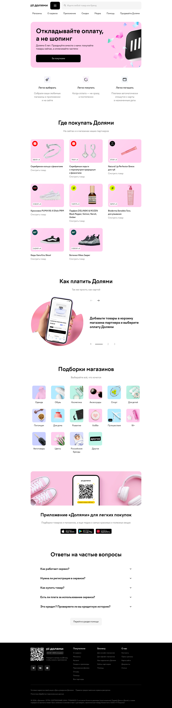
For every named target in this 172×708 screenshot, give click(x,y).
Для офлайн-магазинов (106, 657)
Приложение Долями (81, 668)
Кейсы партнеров (104, 664)
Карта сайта (126, 660)
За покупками (58, 58)
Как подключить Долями (106, 660)
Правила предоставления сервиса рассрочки (93, 690)
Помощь (110, 13)
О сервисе (77, 653)
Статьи (124, 668)
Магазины (37, 13)
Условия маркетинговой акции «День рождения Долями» (52, 690)
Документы (125, 664)
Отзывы (76, 672)
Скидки (85, 13)
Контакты (125, 653)
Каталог (76, 660)
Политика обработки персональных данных (47, 694)
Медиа (97, 13)
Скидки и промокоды (81, 664)
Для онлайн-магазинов (106, 653)
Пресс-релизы (127, 657)
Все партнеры (78, 679)
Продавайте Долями (130, 13)
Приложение (69, 13)
